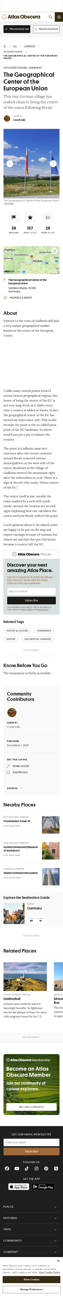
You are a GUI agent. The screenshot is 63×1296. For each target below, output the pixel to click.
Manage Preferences (31, 1289)
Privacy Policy (27, 610)
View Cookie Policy (49, 1272)
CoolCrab (19, 120)
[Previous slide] (9, 163)
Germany (34, 908)
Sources (12, 788)
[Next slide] (53, 163)
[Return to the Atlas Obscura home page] (21, 17)
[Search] (50, 17)
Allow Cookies (32, 1279)
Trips (7, 1229)
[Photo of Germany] (14, 913)
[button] (13, 217)
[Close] (58, 1261)
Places (9, 1206)
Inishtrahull (12, 999)
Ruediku (9, 203)
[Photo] (50, 825)
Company (11, 1252)
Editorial (11, 1218)
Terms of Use (42, 610)
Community (13, 1240)
